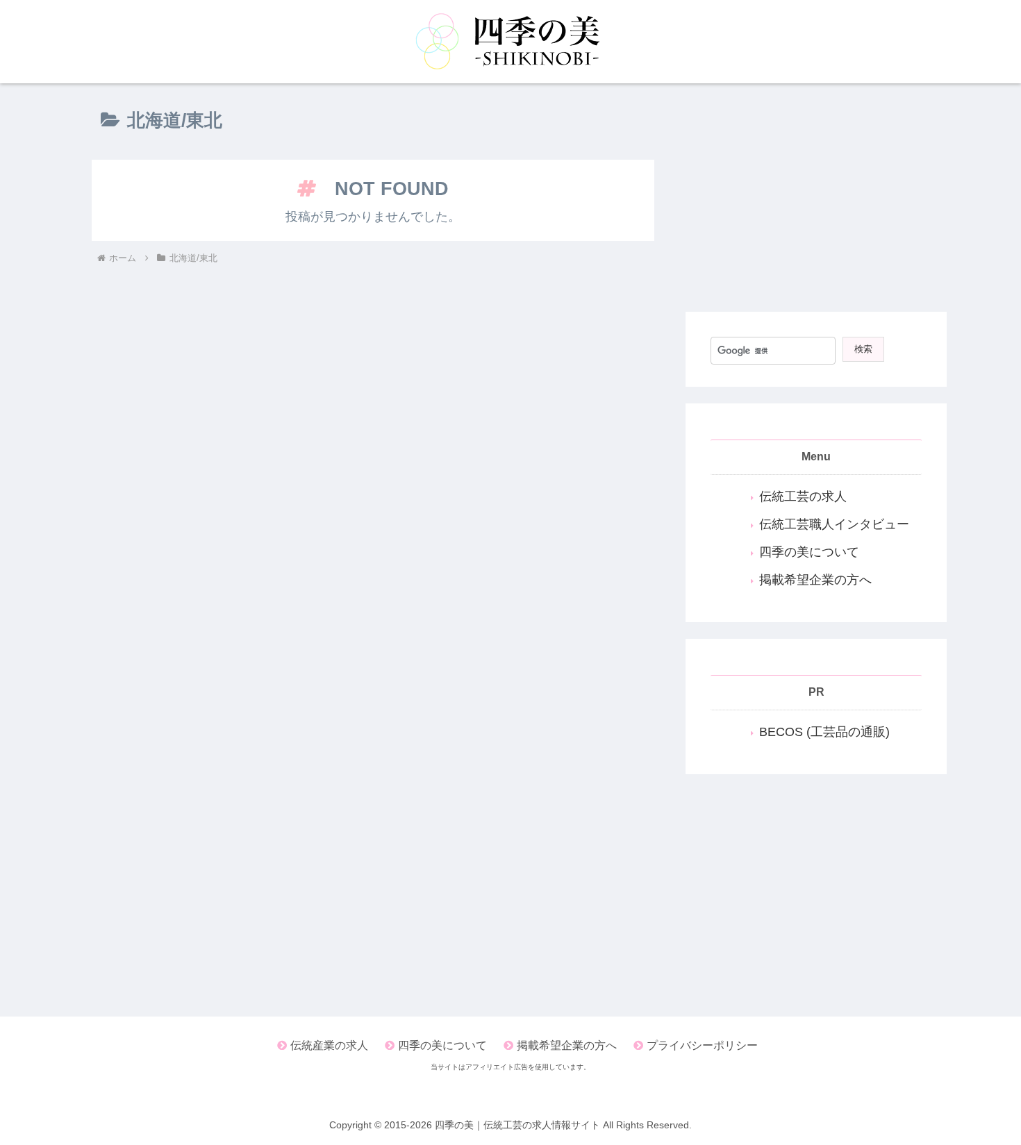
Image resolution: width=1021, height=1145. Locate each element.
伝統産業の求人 (329, 1045)
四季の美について (809, 552)
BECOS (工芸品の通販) (824, 732)
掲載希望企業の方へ (815, 580)
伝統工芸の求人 (803, 496)
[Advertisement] (816, 197)
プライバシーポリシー (702, 1045)
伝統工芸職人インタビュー (834, 524)
